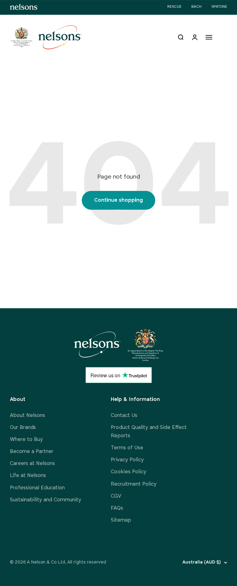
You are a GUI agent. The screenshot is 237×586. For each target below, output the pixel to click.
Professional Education (37, 488)
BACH (196, 7)
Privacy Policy (127, 460)
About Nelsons (27, 415)
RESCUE (174, 7)
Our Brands (23, 427)
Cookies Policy (128, 472)
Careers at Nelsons (32, 463)
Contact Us (124, 415)
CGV (116, 496)
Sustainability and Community (45, 500)
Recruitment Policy (133, 484)
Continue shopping (118, 200)
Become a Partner (31, 451)
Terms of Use (127, 448)
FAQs (117, 508)
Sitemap (121, 520)
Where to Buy (26, 439)
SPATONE (219, 7)
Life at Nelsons (28, 475)
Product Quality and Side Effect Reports (149, 431)
